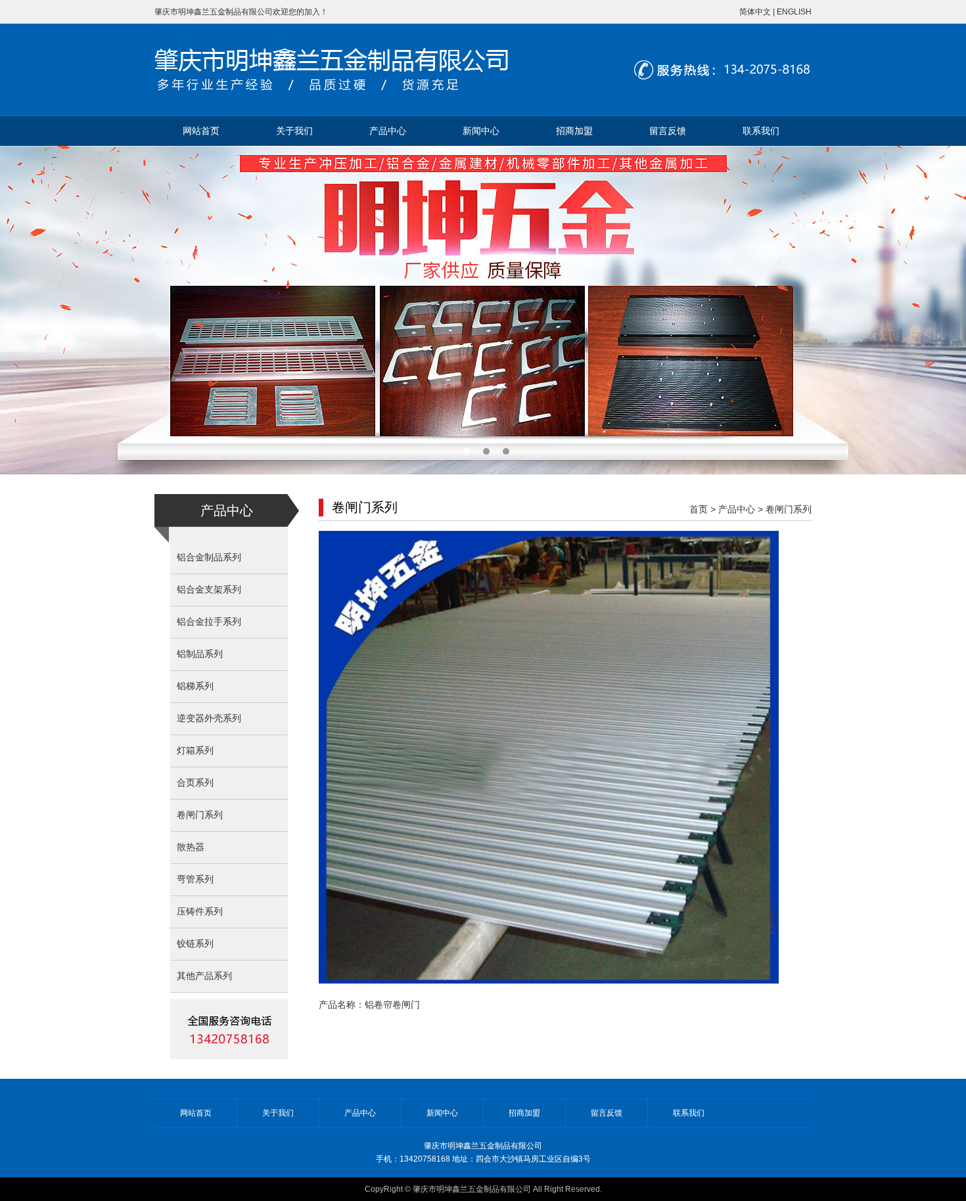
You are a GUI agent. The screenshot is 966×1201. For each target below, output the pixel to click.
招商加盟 (574, 131)
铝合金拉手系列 (209, 622)
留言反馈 (667, 131)
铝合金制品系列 (209, 557)
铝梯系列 (195, 686)
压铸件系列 (200, 912)
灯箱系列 (195, 751)
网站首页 (201, 131)
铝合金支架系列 (209, 590)
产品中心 (387, 131)
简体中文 (755, 11)
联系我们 (761, 131)
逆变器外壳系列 (209, 718)
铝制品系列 (200, 654)
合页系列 (195, 783)
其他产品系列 (204, 976)
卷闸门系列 (200, 815)
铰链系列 (195, 944)
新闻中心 (481, 131)
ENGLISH (794, 11)
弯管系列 (195, 879)
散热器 (190, 847)
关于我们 (294, 131)
